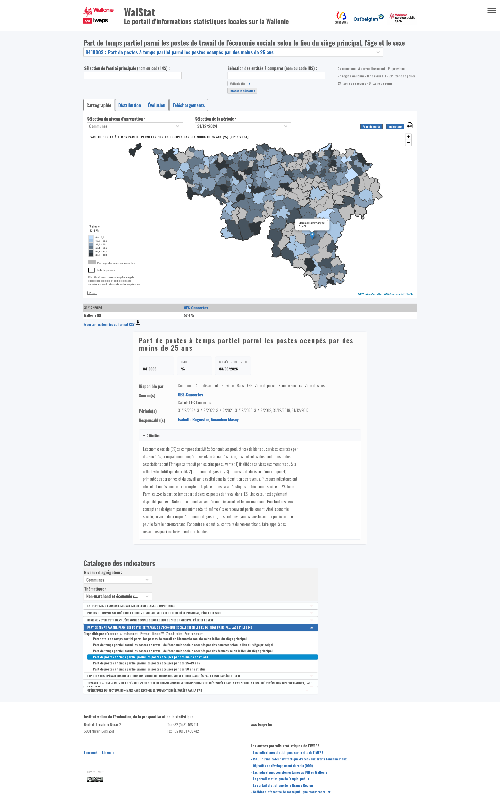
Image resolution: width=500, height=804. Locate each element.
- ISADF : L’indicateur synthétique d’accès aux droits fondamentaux (299, 758)
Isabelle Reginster (193, 419)
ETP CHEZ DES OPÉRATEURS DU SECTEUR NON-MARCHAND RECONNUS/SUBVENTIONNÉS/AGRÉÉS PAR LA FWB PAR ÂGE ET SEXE (163, 676)
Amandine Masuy (225, 419)
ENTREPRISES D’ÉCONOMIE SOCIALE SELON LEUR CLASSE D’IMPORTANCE (131, 605)
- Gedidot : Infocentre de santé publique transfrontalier (290, 791)
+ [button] (408, 136)
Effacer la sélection (242, 91)
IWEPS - (362, 294)
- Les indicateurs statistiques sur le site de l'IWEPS (287, 752)
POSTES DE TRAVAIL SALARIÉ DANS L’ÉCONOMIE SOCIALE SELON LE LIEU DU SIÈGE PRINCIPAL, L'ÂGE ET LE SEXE (154, 613)
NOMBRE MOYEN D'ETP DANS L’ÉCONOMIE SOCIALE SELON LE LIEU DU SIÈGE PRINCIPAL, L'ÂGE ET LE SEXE (150, 620)
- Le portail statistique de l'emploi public (280, 778)
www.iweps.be (261, 724)
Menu (491, 10)
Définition (153, 435)
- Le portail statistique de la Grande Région (282, 785)
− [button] (408, 142)
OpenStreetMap (374, 294)
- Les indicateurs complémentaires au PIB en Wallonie (289, 772)
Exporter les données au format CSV (109, 324)
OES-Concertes (392, 294)
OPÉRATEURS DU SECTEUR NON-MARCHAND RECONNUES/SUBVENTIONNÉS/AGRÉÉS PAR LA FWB (144, 690)
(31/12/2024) (407, 294)
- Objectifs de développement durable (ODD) (282, 765)
